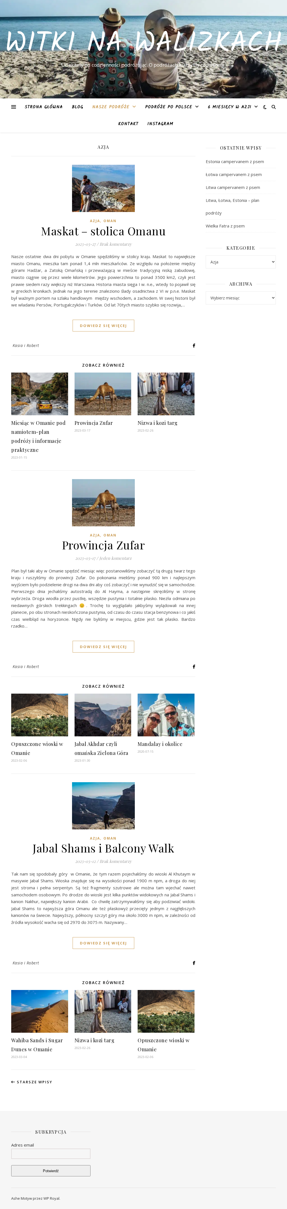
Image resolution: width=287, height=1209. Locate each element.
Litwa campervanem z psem (233, 187)
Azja (95, 220)
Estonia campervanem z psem (235, 161)
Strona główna (44, 107)
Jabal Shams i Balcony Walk (103, 847)
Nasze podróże (110, 107)
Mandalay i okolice (160, 744)
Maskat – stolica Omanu (103, 230)
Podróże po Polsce (168, 107)
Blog (77, 107)
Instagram (160, 124)
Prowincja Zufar (94, 422)
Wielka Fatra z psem (225, 226)
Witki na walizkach (143, 44)
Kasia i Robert (26, 345)
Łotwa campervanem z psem (234, 174)
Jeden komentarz (115, 558)
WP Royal (51, 1198)
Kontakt (128, 124)
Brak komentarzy (115, 244)
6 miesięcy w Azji (229, 107)
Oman (110, 220)
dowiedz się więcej (103, 325)
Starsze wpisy (33, 1081)
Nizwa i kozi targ (158, 422)
